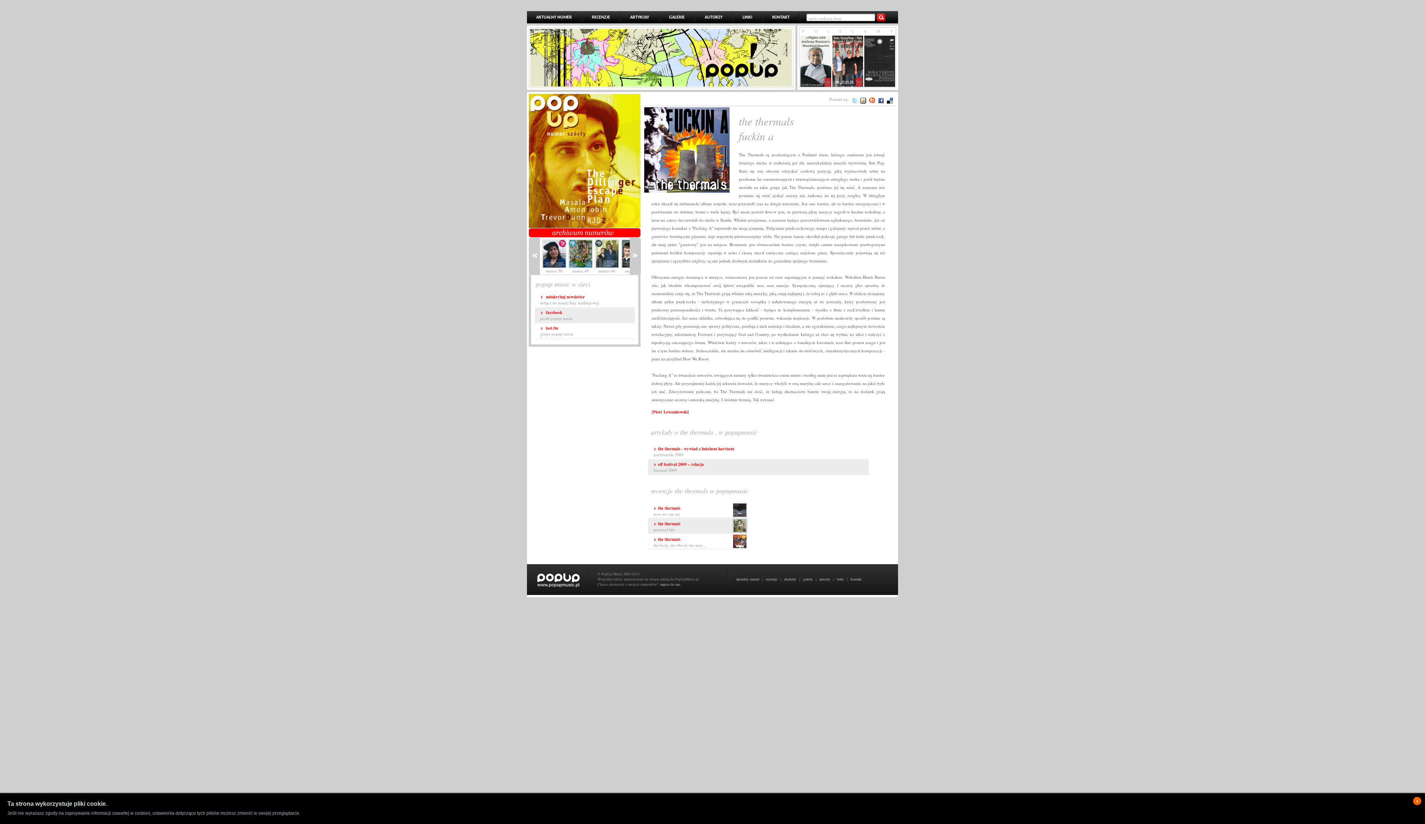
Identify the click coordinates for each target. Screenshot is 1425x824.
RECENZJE (601, 17)
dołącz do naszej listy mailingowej (569, 299)
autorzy (824, 579)
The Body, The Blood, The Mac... (679, 542)
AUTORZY (714, 17)
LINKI (747, 17)
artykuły (790, 579)
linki (840, 579)
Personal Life (666, 526)
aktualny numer (747, 579)
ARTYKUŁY (639, 17)
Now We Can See (666, 511)
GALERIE (677, 17)
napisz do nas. (670, 584)
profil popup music (556, 315)
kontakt (856, 579)
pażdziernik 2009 (693, 451)
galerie (808, 579)
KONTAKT (781, 17)
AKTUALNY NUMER (554, 17)
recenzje (771, 579)
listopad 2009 (678, 467)
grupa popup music (557, 331)
